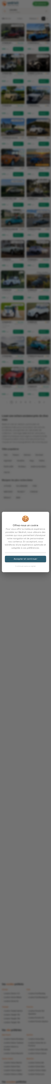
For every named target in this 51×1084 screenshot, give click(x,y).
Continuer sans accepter (25, 566)
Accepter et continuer (25, 559)
